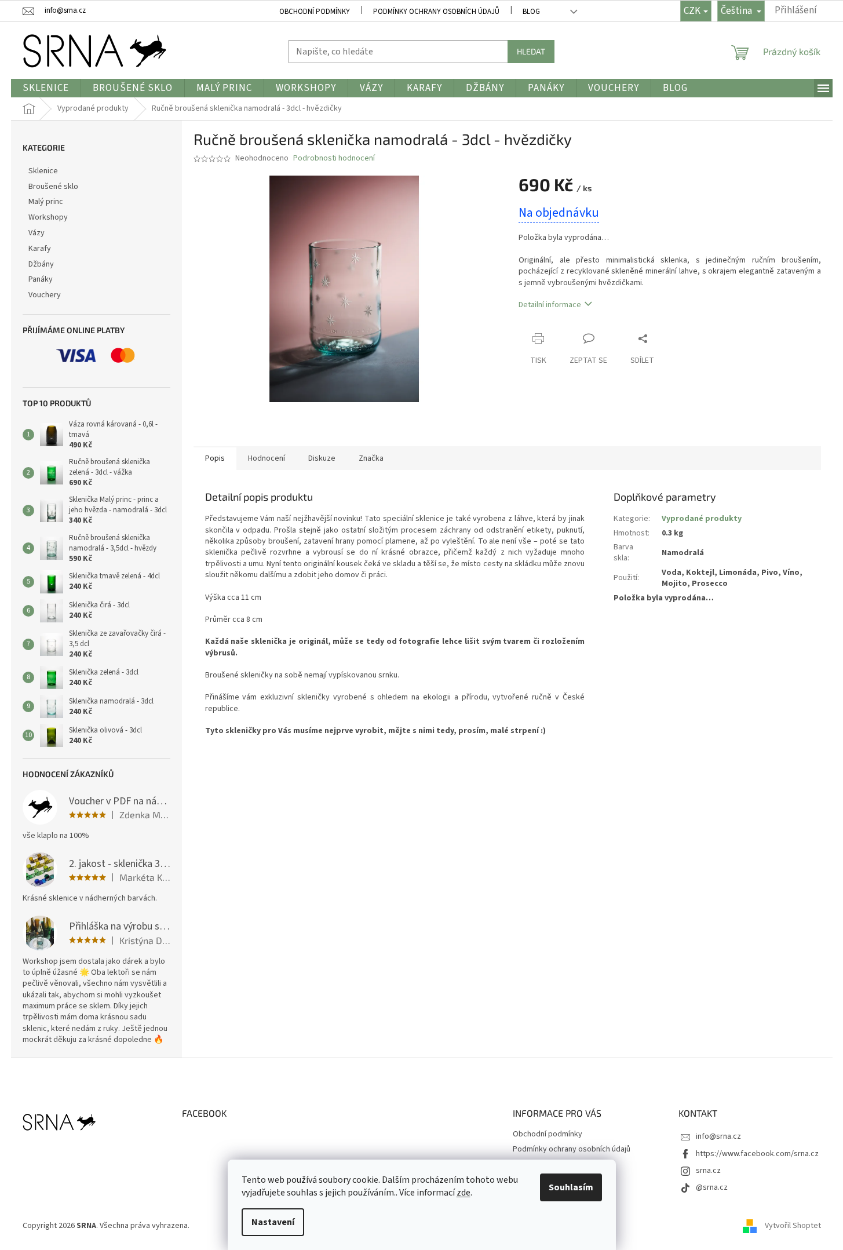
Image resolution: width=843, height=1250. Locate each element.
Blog (531, 11)
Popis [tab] (215, 458)
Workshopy (48, 217)
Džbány (41, 264)
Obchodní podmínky (314, 11)
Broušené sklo (53, 186)
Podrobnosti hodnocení (334, 158)
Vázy (36, 233)
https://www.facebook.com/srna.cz (757, 1154)
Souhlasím (571, 1187)
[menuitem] (46, 88)
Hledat (531, 51)
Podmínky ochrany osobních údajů (436, 11)
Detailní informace (550, 305)
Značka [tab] (371, 458)
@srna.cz (712, 1187)
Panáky (40, 279)
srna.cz (708, 1170)
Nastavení (272, 1222)
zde (463, 1192)
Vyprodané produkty (702, 518)
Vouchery (44, 295)
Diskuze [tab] (321, 458)
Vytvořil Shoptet (793, 1226)
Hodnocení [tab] (266, 458)
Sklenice (43, 171)
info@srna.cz (718, 1136)
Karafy (39, 248)
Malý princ (45, 201)
